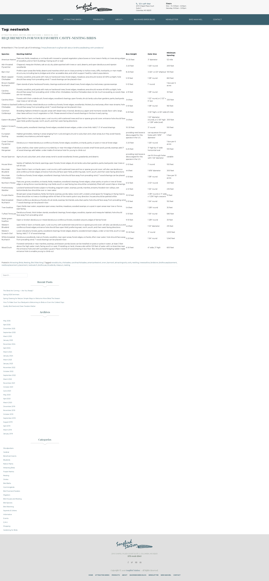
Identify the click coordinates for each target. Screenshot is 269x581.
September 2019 (9, 418)
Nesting (27, 263)
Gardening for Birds (10, 530)
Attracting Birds (72, 20)
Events (5, 518)
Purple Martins (8, 472)
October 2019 (8, 414)
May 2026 (6, 321)
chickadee (66, 263)
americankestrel (94, 263)
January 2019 (8, 434)
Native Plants (8, 464)
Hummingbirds (8, 487)
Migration (6, 495)
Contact (217, 20)
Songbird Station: (133, 570)
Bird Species (7, 503)
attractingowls (121, 263)
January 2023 (8, 364)
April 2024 (7, 348)
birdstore (154, 263)
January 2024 (8, 356)
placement (23, 265)
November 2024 (9, 344)
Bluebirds (6, 460)
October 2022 (8, 371)
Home (50, 20)
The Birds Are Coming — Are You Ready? (18, 291)
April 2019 (6, 426)
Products (98, 20)
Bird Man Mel (195, 20)
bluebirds (51, 265)
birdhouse (42, 265)
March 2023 (7, 360)
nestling (135, 263)
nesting (67, 265)
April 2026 (6, 325)
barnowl (110, 263)
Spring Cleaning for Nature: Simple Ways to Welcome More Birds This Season (31, 298)
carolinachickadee (79, 263)
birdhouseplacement (168, 263)
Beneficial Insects (9, 456)
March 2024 (7, 352)
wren (104, 263)
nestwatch (32, 265)
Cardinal (6, 452)
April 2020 (7, 399)
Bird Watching (37, 263)
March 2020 (7, 403)
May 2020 (7, 395)
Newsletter (172, 20)
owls (129, 263)
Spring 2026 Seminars (11, 295)
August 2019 (8, 422)
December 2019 (9, 406)
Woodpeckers (8, 448)
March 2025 (7, 336)
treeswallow (145, 263)
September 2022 (9, 375)
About (118, 20)
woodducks (56, 263)
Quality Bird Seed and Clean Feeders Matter (19, 306)
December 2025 (9, 329)
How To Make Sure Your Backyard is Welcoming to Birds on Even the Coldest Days (33, 302)
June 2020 (7, 391)
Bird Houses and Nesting (12, 499)
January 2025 (8, 340)
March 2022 (7, 379)
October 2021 (8, 387)
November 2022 (9, 367)
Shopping (6, 526)
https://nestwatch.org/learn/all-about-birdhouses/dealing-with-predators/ (72, 48)
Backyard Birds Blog (144, 20)
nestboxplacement (10, 265)
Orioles (5, 479)
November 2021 (9, 383)
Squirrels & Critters (10, 511)
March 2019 (7, 430)
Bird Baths (7, 483)
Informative (7, 514)
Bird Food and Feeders (11, 491)
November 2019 (9, 410)
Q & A (5, 522)
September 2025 (9, 332)
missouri (59, 265)
